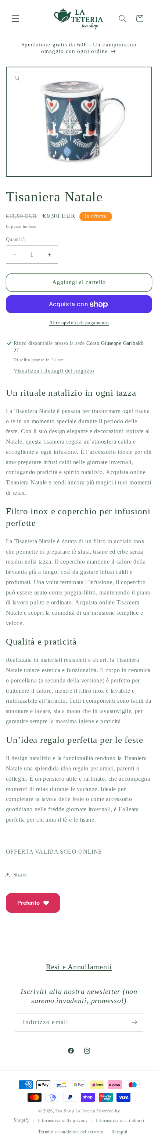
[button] (15, 18)
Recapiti (119, 1132)
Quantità (15, 239)
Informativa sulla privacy (62, 1120)
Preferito (28, 903)
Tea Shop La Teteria (75, 1111)
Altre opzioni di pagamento (79, 322)
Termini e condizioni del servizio (70, 1132)
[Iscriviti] (134, 1022)
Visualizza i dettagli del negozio (54, 371)
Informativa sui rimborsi (120, 1120)
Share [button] (20, 875)
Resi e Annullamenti (79, 967)
